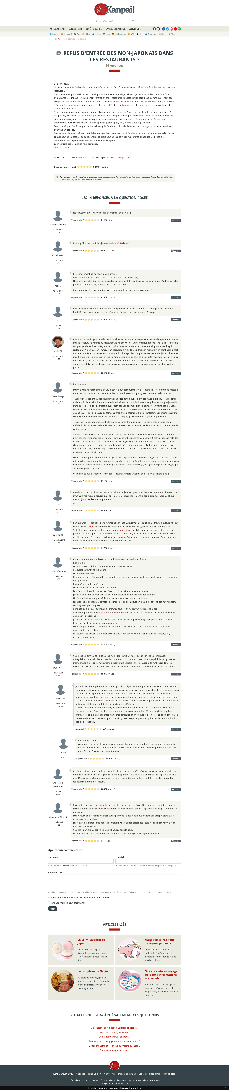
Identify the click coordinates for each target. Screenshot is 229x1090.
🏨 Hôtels (86, 34)
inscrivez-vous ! (85, 865)
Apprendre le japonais (115, 28)
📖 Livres (162, 34)
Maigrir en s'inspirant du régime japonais (159, 941)
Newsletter (109, 1074)
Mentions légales (127, 1074)
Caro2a (56, 534)
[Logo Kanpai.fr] (114, 9)
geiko (127, 441)
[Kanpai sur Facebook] (163, 29)
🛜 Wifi (131, 34)
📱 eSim (139, 34)
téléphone (119, 612)
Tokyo (136, 277)
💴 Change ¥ (66, 34)
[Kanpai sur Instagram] (171, 29)
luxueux (92, 441)
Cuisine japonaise (123, 157)
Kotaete (57, 39)
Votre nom (54, 857)
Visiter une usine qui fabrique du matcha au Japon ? (114, 1045)
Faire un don (94, 1074)
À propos (80, 1074)
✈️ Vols (77, 34)
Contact (142, 1074)
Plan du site (169, 1074)
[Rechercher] (133, 21)
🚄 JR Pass (96, 34)
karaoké (126, 105)
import (124, 312)
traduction (102, 612)
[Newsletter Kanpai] (158, 29)
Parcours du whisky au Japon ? (114, 1032)
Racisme (124, 243)
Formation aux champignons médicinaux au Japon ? (114, 1041)
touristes (162, 87)
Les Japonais (81, 39)
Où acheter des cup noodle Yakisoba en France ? (114, 1027)
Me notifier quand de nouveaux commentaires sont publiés (80, 897)
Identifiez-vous (68, 865)
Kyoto (128, 277)
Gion (152, 441)
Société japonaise (68, 39)
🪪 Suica (106, 34)
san (157, 457)
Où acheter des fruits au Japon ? (114, 1036)
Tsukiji (90, 526)
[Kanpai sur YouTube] (175, 29)
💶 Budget (54, 34)
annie (56, 351)
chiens (107, 700)
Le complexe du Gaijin (93, 971)
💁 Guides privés (119, 34)
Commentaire (56, 872)
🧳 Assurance (151, 34)
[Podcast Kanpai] (179, 29)
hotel (100, 808)
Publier (52, 908)
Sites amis (154, 1074)
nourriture (125, 530)
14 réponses (114, 65)
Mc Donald (168, 619)
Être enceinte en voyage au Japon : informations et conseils (161, 975)
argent (92, 637)
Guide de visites (75, 28)
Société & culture (94, 28)
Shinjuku (129, 747)
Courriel (120, 857)
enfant (174, 577)
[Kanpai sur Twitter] (167, 29)
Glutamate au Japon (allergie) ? (114, 1050)
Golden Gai (61, 105)
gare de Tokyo (128, 833)
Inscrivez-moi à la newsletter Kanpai (68, 902)
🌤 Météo (172, 34)
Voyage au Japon (57, 28)
